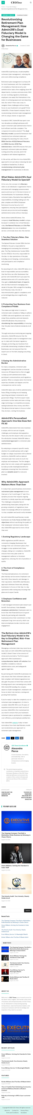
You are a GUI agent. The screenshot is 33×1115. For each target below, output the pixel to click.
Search (28, 910)
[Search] (31, 2)
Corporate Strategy (11, 7)
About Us (7, 1110)
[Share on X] (12, 738)
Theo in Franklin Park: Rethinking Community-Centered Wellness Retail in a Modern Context (16, 1088)
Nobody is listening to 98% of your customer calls (15, 1096)
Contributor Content (22, 15)
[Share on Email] (21, 738)
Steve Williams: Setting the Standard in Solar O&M (15, 926)
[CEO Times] (16, 2)
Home (3, 7)
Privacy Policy (24, 1110)
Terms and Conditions (12, 1112)
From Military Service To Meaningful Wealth (14, 934)
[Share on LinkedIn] (17, 738)
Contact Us (15, 1110)
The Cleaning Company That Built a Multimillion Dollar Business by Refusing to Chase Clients (15, 921)
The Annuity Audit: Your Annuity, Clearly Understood (13, 930)
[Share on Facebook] (8, 738)
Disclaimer (24, 1112)
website (15, 723)
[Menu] (3, 2)
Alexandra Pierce (11, 45)
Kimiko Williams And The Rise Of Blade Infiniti (14, 937)
